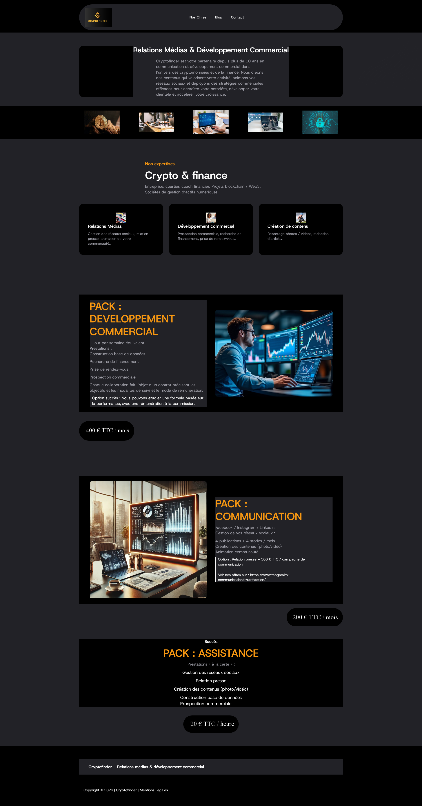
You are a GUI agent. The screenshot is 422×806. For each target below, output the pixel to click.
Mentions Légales (154, 790)
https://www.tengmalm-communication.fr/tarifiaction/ (253, 577)
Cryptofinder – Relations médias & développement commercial (146, 767)
